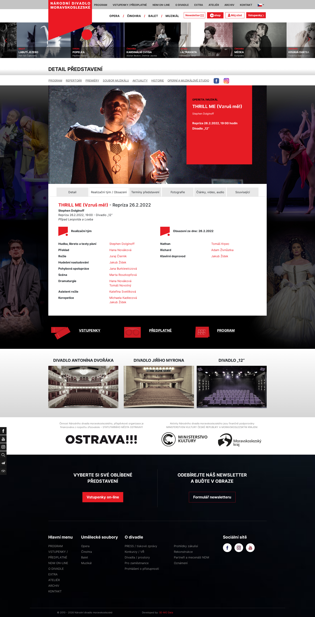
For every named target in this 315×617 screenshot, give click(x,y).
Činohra (86, 552)
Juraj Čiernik (118, 256)
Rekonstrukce (183, 552)
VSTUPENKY (89, 330)
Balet (84, 557)
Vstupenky (255, 15)
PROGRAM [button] (100, 4)
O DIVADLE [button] (182, 4)
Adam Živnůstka (222, 250)
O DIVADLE (56, 568)
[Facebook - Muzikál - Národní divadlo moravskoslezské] (216, 81)
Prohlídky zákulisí (186, 546)
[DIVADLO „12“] (232, 387)
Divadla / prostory (137, 557)
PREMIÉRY (92, 80)
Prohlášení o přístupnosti (142, 568)
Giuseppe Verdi (171, 55)
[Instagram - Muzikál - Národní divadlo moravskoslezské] (226, 81)
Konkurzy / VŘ (134, 552)
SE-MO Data (166, 612)
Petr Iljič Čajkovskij (11, 55)
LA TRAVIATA (172, 52)
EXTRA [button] (198, 4)
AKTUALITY (140, 80)
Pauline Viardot (63, 55)
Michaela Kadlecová (123, 298)
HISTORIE (157, 80)
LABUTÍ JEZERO (12, 52)
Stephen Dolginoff (122, 244)
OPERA (114, 16)
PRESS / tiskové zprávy (141, 546)
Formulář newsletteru (212, 497)
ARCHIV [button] (229, 4)
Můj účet (236, 15)
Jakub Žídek (117, 262)
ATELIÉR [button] (214, 4)
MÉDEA (222, 52)
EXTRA (53, 574)
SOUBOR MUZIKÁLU (116, 80)
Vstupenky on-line (103, 497)
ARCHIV (53, 585)
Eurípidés (222, 55)
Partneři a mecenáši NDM (191, 557)
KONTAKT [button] (246, 4)
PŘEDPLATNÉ (160, 330)
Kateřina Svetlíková (122, 291)
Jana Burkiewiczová (123, 268)
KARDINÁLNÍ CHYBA (122, 52)
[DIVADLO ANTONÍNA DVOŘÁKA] (83, 387)
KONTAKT (55, 591)
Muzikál (86, 563)
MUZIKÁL (172, 16)
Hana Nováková (120, 250)
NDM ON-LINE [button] (161, 4)
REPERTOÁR (74, 80)
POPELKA (62, 52)
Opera (85, 546)
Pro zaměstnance (137, 563)
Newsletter (192, 15)
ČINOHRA (134, 16)
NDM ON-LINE (58, 563)
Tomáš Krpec (220, 244)
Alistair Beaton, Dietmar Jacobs (125, 55)
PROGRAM (55, 80)
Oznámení (181, 563)
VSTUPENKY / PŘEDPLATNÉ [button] (130, 4)
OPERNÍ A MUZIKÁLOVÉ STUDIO (188, 80)
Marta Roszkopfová (123, 275)
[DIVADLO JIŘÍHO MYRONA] (159, 387)
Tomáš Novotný (120, 285)
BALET (153, 16)
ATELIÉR (54, 580)
